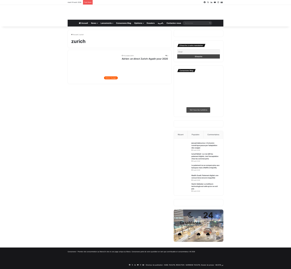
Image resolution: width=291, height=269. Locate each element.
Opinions (138, 23)
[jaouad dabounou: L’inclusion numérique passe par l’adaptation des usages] (183, 146)
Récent (180, 134)
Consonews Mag (123, 23)
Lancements (106, 23)
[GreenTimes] (147, 261)
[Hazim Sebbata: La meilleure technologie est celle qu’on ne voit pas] (183, 187)
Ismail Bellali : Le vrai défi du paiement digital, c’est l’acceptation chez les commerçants (204, 156)
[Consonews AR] (115, 261)
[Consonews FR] (83, 260)
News (93, 23)
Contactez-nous (174, 23)
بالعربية (160, 23)
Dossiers (151, 23)
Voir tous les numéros (198, 110)
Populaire (195, 134)
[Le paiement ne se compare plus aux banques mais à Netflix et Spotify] (183, 168)
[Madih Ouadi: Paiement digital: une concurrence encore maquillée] (183, 177)
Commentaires (213, 134)
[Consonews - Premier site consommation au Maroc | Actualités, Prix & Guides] (145, 11)
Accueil (84, 23)
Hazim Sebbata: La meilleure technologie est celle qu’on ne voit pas (204, 186)
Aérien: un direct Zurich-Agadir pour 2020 (145, 58)
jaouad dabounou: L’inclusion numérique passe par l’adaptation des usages (204, 145)
